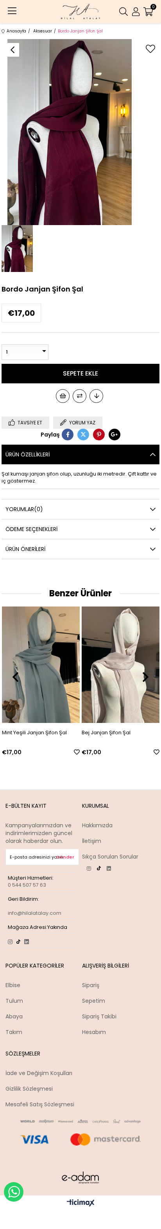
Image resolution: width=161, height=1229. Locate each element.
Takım (13, 1032)
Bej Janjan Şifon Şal (40, 732)
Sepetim (93, 1001)
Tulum (14, 1001)
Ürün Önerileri (25, 549)
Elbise (12, 985)
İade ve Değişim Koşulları (38, 1073)
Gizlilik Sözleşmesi (29, 1089)
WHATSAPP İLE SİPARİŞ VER (13, 1192)
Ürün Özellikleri (27, 454)
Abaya (14, 1016)
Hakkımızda (97, 825)
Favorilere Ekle (11, 752)
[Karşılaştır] (79, 396)
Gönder (65, 857)
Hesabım (94, 1032)
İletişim (91, 841)
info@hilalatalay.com (34, 913)
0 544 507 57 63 (27, 885)
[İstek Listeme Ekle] (63, 396)
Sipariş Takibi (99, 1016)
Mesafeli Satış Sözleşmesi (39, 1104)
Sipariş (90, 985)
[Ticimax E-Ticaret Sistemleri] (81, 1203)
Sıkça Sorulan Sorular (110, 856)
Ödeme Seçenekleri (31, 529)
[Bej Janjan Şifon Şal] (55, 664)
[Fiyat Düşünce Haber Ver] (96, 396)
